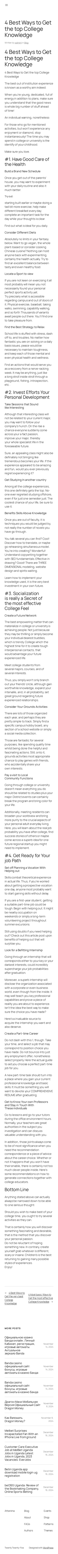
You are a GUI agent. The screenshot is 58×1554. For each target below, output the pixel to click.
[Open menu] (6, 5)
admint (18, 42)
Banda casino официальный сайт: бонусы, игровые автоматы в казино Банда (21, 1367)
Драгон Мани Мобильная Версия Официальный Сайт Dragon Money (22, 1405)
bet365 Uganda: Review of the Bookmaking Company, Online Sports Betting (22, 1488)
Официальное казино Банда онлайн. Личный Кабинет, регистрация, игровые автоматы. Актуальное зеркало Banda (20, 1345)
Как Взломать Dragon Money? (15, 1419)
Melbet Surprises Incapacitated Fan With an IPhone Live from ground (21, 1434)
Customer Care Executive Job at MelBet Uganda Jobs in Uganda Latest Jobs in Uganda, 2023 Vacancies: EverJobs (21, 1453)
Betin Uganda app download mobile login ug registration (21, 1472)
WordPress (48, 1547)
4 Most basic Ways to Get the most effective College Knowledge (40, 1298)
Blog (26, 42)
